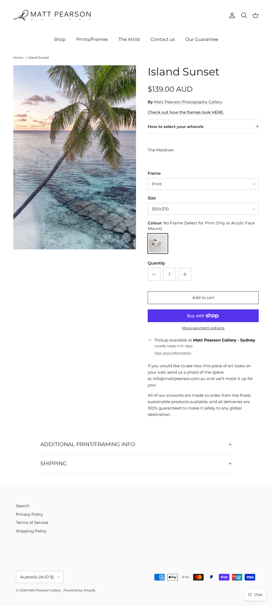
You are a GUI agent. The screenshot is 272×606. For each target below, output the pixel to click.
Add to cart (203, 297)
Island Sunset (38, 57)
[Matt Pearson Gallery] (53, 15)
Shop (60, 39)
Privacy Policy (29, 514)
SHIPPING (53, 463)
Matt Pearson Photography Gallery (188, 101)
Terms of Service (32, 522)
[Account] (231, 15)
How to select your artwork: (176, 126)
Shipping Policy (31, 531)
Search (22, 505)
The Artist (129, 39)
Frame (154, 173)
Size (152, 197)
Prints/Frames (92, 39)
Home (18, 57)
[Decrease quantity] (154, 274)
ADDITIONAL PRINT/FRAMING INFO (87, 444)
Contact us (163, 39)
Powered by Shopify (79, 590)
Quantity (156, 263)
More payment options (203, 328)
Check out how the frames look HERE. (186, 112)
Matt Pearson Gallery (45, 590)
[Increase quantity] (184, 274)
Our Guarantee (201, 39)
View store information (173, 353)
